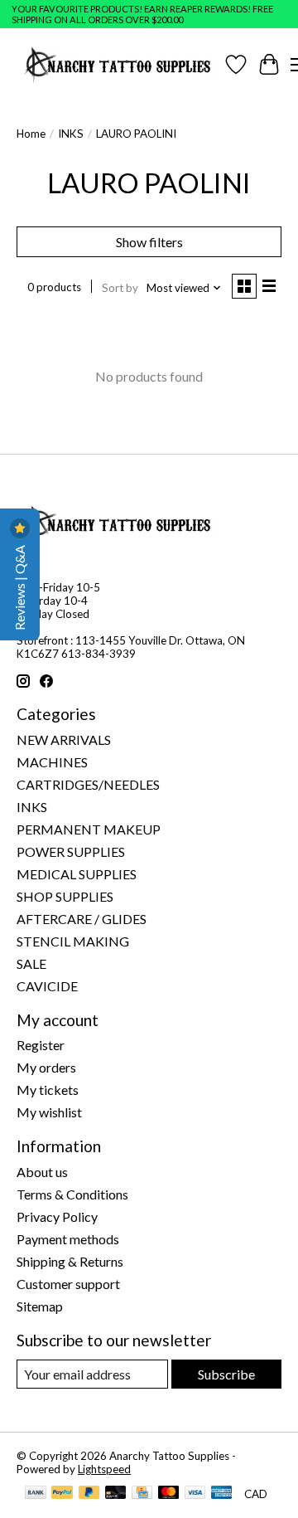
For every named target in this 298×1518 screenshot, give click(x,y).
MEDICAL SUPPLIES (77, 874)
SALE (31, 963)
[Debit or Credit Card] (116, 1493)
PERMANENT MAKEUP (89, 829)
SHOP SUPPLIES (65, 896)
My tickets (48, 1089)
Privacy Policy (57, 1216)
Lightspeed (104, 1469)
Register (41, 1045)
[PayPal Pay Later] (89, 1493)
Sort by (120, 287)
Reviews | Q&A (19, 586)
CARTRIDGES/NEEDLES (88, 784)
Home (31, 133)
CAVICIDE (47, 986)
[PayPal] (62, 1493)
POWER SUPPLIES (71, 851)
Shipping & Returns (70, 1261)
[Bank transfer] (35, 1493)
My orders (46, 1067)
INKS (71, 133)
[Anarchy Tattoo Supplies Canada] (118, 64)
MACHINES (52, 762)
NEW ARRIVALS (64, 739)
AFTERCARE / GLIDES (82, 919)
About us (42, 1172)
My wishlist (49, 1112)
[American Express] (222, 1493)
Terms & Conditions (72, 1194)
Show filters (149, 242)
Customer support (68, 1284)
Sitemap (40, 1306)
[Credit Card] (142, 1493)
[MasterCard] (169, 1493)
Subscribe (226, 1374)
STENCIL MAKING (73, 941)
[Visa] (195, 1493)
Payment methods (68, 1239)
